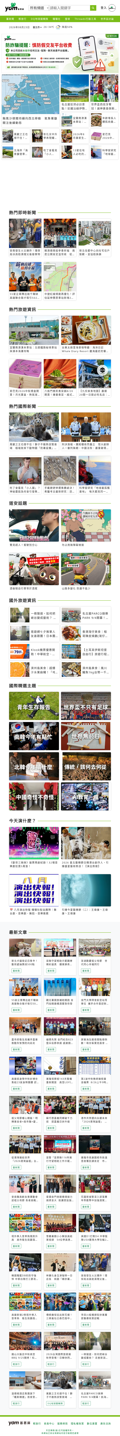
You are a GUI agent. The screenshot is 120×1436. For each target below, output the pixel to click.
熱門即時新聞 (22, 212)
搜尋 (67, 19)
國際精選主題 (22, 685)
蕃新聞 (10, 19)
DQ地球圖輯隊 (39, 19)
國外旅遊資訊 (22, 600)
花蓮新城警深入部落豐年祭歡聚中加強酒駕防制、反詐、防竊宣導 (94, 1200)
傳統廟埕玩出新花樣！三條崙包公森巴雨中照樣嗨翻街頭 (59, 1318)
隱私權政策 (77, 1423)
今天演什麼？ (22, 820)
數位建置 (92, 1423)
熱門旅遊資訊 (22, 309)
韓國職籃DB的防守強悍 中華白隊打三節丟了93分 (25, 1279)
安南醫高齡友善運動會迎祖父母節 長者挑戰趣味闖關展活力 (25, 1200)
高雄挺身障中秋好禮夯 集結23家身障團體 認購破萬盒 (26, 1082)
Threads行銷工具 (85, 19)
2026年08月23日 (19, 27)
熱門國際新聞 (22, 406)
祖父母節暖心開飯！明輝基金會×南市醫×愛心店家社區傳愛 (25, 1121)
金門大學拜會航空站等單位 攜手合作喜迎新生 (94, 1003)
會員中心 (49, 1423)
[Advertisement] (60, 185)
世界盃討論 (107, 19)
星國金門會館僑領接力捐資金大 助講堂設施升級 (59, 1200)
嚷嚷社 (57, 19)
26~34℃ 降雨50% (58, 27)
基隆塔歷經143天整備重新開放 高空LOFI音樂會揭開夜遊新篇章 (59, 1082)
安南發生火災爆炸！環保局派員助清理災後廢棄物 (94, 1279)
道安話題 (18, 503)
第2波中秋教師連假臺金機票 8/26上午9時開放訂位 (93, 1082)
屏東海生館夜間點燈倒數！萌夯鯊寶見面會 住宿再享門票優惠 (94, 1043)
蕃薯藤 (14, 7)
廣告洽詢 (105, 1423)
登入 (104, 8)
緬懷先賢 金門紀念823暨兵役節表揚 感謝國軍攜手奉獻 (59, 1043)
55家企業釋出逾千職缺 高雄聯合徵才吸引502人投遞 (26, 1003)
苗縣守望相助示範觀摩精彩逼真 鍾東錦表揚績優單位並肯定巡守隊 (59, 964)
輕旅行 (22, 19)
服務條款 (62, 1423)
